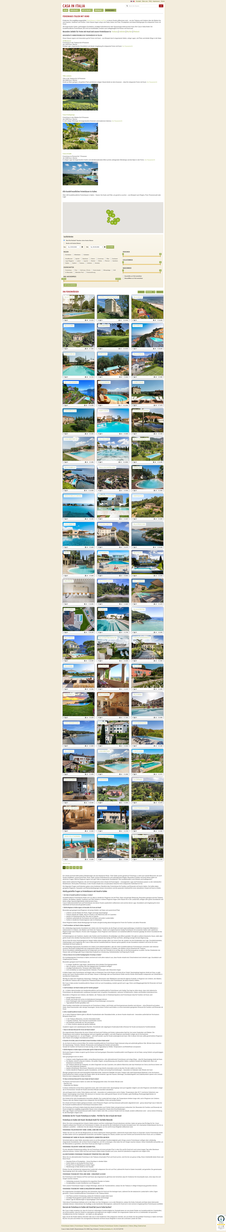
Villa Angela (69, 609)
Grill (114, 270)
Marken (129, 31)
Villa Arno (137, 694)
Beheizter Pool (79, 272)
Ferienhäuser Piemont (97, 1226)
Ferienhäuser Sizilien (111, 1226)
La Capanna (137, 779)
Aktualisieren (70, 285)
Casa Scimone (104, 382)
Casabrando (104, 325)
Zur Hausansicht (127, 46)
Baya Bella (137, 325)
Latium (79, 261)
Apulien (77, 258)
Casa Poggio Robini (140, 808)
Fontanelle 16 (70, 410)
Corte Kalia (138, 751)
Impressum (156, 1)
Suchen (110, 247)
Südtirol (74, 263)
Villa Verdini (104, 694)
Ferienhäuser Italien (67, 1226)
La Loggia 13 (103, 666)
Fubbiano (102, 808)
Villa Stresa (138, 354)
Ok (161, 6)
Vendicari (137, 467)
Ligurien (86, 261)
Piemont (136, 31)
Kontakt (138, 1)
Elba (108, 258)
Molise (100, 261)
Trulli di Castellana (107, 467)
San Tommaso (138, 581)
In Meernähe (68, 272)
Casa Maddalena (140, 723)
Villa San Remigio (71, 382)
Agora (67, 552)
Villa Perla (68, 751)
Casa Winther (104, 751)
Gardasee (115, 258)
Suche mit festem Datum (73, 243)
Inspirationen (124, 1226)
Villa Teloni (69, 297)
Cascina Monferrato (141, 637)
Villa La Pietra (139, 609)
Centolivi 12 (138, 496)
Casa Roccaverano (141, 410)
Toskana (115, 31)
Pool (76, 270)
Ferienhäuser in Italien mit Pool (96, 20)
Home (163, 1)
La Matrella (69, 694)
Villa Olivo (137, 552)
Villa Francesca (105, 581)
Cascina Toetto (105, 524)
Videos (131, 1226)
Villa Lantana (67, 76)
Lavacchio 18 (69, 354)
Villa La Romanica (140, 836)
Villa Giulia (137, 297)
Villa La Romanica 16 (141, 439)
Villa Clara (68, 325)
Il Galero (102, 723)
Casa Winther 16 (70, 439)
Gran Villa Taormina (72, 836)
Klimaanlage (106, 270)
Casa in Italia (74, 6)
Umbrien (122, 31)
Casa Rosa (103, 779)
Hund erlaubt (96, 270)
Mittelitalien (77, 254)
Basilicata (85, 258)
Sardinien (115, 261)
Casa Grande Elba (71, 723)
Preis (158, 292)
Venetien (97, 263)
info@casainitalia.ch (106, 1229)
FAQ (150, 1)
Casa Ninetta (69, 524)
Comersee (101, 258)
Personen (149, 292)
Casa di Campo (70, 779)
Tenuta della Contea (72, 496)
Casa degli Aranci (106, 836)
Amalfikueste (68, 258)
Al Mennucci (67, 41)
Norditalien (68, 254)
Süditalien (86, 254)
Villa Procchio (139, 524)
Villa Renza (69, 637)
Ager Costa (103, 410)
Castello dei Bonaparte (108, 297)
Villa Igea (137, 666)
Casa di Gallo (67, 153)
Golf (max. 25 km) (85, 270)
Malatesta (68, 581)
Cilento (93, 258)
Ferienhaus (68, 270)
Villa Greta (103, 552)
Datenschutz (142, 1226)
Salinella (103, 609)
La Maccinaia (138, 382)
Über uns (145, 1)
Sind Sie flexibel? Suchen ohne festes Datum (79, 240)
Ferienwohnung (91, 272)
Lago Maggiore (69, 261)
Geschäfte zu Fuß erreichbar (133, 276)
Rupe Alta (103, 354)
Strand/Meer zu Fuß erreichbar (134, 278)
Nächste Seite (66, 863)
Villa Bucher (104, 439)
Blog (135, 1226)
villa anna (68, 666)
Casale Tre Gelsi (71, 808)
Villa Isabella (69, 467)
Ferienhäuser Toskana (82, 1226)
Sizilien (67, 263)
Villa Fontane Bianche (108, 637)
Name (139, 292)
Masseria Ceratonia (107, 496)
